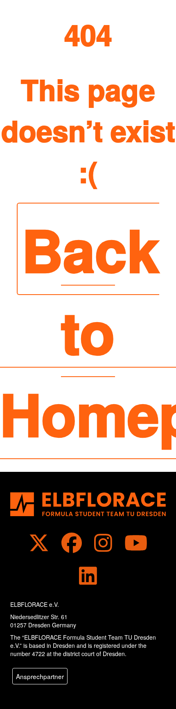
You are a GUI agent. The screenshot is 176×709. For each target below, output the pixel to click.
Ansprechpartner (40, 676)
